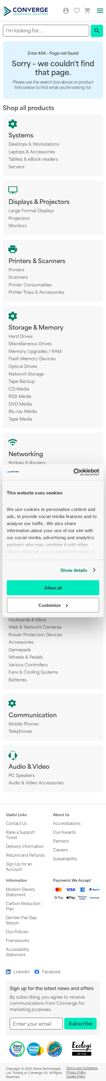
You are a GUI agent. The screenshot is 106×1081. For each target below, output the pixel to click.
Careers (60, 849)
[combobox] (46, 30)
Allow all (53, 587)
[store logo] (26, 11)
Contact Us (16, 823)
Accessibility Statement (17, 951)
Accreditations (66, 823)
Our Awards (64, 832)
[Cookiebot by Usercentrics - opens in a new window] (74, 472)
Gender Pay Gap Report (21, 920)
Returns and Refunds (25, 855)
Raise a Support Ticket (20, 834)
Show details (73, 569)
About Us (61, 814)
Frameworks (17, 940)
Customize (50, 604)
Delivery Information (25, 846)
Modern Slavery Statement (20, 891)
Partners (61, 841)
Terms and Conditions (82, 1067)
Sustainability (65, 858)
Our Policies (17, 931)
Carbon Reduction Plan (23, 905)
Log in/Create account (65, 11)
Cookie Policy (75, 1076)
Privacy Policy (76, 1072)
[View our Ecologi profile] (81, 1048)
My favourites (77, 10)
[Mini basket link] (87, 10)
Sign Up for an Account (19, 866)
